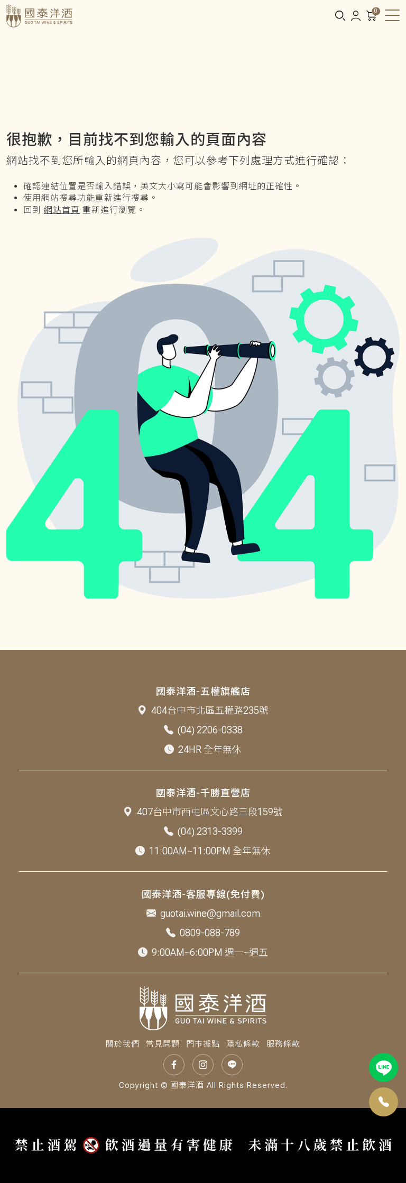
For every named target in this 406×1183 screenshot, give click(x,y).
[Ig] (203, 1064)
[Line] (383, 1067)
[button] (340, 16)
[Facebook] (173, 1064)
